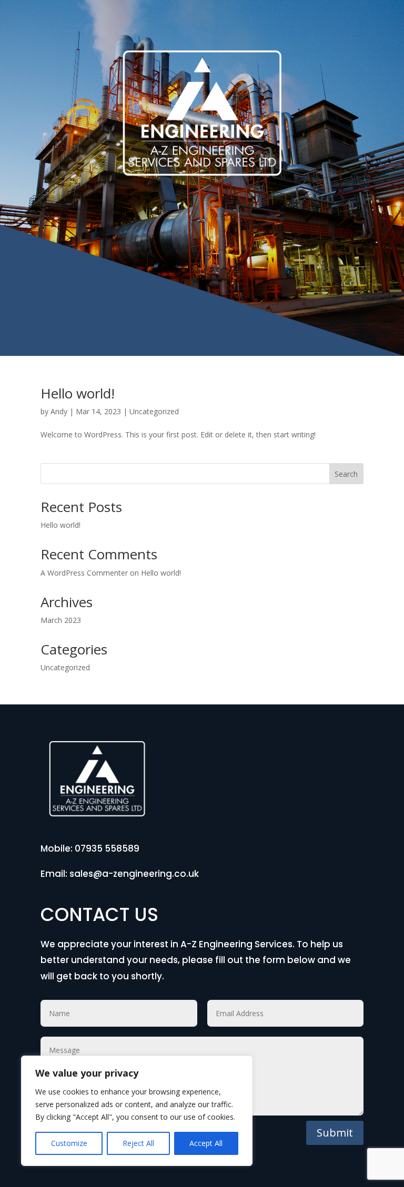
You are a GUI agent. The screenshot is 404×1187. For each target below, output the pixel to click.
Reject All (138, 1143)
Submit (335, 1132)
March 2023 (61, 620)
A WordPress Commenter (84, 573)
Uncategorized (154, 411)
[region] (136, 1111)
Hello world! (78, 393)
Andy (58, 411)
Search (346, 474)
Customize (69, 1143)
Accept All (206, 1143)
